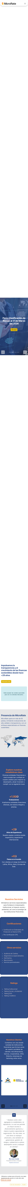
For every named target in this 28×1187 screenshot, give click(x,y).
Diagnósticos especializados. (14, 956)
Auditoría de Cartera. (11, 953)
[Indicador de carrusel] (10, 352)
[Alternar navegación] (25, 3)
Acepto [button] (24, 1184)
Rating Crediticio (10, 996)
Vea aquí (14, 329)
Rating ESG (8, 993)
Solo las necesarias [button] (15, 1184)
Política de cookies (6, 1180)
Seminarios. (8, 958)
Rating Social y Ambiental (13, 991)
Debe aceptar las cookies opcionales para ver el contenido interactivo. (14, 693)
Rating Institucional (10, 989)
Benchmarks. (8, 960)
